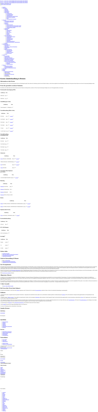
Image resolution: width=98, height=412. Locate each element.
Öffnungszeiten (2, 370)
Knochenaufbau (9, 53)
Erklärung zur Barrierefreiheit (7, 344)
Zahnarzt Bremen (5, 321)
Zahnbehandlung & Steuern (8, 59)
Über (4, 339)
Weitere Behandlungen (8, 35)
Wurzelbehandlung (10, 39)
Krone (2, 158)
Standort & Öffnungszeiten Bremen (10, 67)
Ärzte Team (4, 340)
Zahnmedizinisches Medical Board (12, 16)
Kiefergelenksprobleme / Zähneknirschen (13, 42)
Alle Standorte (2, 362)
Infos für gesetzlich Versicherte (9, 61)
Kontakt (3, 70)
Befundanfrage (2, 373)
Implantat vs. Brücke (10, 52)
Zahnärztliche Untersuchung (7, 331)
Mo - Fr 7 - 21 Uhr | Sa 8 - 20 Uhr (5, 0)
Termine (5, 54)
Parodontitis (8, 40)
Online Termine (7, 72)
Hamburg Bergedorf (5, 399)
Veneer (2, 167)
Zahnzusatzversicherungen (6, 256)
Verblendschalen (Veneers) (11, 36)
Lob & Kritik (6, 75)
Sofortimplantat (9, 51)
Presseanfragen (4, 334)
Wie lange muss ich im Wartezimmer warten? (14, 26)
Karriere (3, 69)
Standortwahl (3, 374)
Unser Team (6, 45)
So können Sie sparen (5, 253)
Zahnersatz (6, 29)
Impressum (2, 347)
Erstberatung (6, 23)
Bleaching (2, 186)
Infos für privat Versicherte (8, 60)
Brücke (2, 203)
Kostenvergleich (7, 56)
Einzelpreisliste (6, 55)
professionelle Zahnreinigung (19, 302)
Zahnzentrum (4, 8)
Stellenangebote (5, 341)
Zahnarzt (18, 290)
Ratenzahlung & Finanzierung (9, 58)
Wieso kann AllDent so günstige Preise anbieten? (10, 254)
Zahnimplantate (9, 30)
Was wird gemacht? (10, 24)
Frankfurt (3, 397)
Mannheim (4, 405)
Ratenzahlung (8, 260)
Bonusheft (8, 63)
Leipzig (3, 403)
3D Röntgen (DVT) (10, 38)
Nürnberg (4, 408)
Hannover (4, 400)
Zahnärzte (63, 294)
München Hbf (4, 406)
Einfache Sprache (5, 343)
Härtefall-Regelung (10, 64)
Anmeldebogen (2, 372)
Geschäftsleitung (9, 13)
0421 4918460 (2, 358)
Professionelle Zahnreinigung (9, 20)
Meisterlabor (37, 297)
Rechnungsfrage (3, 371)
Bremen (3, 395)
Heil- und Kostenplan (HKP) (11, 62)
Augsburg (4, 392)
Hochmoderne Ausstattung (11, 17)
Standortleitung (6, 11)
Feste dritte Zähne (9, 50)
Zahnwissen (4, 68)
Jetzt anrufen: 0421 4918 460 (23, 0)
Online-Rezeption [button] (7, 73)
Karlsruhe (4, 401)
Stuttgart (3, 409)
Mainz (3, 404)
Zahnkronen (8, 34)
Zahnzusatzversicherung (8, 57)
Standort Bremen (5, 333)
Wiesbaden (4, 410)
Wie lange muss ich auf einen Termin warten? (14, 25)
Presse (8, 18)
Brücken (8, 33)
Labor (82, 297)
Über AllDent (6, 12)
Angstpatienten (6, 28)
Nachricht (2, 369)
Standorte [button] (4, 7)
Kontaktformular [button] (7, 76)
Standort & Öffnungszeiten (8, 71)
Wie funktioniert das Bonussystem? (8, 255)
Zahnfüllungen (9, 37)
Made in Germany (11, 297)
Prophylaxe (6, 9)
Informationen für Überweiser (9, 74)
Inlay (1, 164)
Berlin (3, 393)
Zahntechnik (6, 10)
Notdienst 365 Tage (14, 0)
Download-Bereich (38, 290)
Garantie (5, 43)
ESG (9, 347)
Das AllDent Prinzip (10, 14)
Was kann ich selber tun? (8, 66)
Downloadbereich (5, 335)
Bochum (3, 394)
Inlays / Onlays (9, 32)
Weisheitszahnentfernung (11, 41)
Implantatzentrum (7, 44)
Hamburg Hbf (4, 398)
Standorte (4, 323)
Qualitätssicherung (10, 15)
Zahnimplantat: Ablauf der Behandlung (10, 46)
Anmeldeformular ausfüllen (11, 27)
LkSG (11, 347)
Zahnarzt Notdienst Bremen (6, 332)
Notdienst (4, 65)
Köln (3, 402)
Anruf (1, 368)
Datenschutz (6, 347)
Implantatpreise (6, 47)
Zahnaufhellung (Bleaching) (9, 21)
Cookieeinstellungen (3, 348)
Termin (1, 367)
